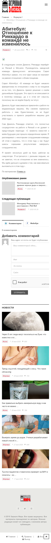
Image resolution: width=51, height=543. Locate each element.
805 (25, 341)
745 (28, 376)
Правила (28, 536)
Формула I (17, 17)
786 (25, 410)
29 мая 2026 (18, 376)
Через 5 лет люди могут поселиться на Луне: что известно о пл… (24, 336)
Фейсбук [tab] (34, 223)
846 (28, 444)
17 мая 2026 (18, 479)
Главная (5, 17)
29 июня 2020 (19, 50)
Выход (27, 539)
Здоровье (6, 376)
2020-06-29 (31, 189)
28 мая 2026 (16, 410)
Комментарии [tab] (14, 223)
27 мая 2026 (18, 444)
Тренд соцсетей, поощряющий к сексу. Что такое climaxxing (24, 370)
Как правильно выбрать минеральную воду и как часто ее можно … (24, 404)
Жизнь (20, 189)
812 (28, 479)
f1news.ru (21, 171)
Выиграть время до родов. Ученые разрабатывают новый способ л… (25, 439)
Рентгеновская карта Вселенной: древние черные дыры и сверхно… (32, 184)
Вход (42, 536)
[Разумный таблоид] (12, 6)
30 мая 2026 (16, 341)
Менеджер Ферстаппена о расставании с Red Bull (28, 204)
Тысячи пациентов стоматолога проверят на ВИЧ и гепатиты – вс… (25, 473)
